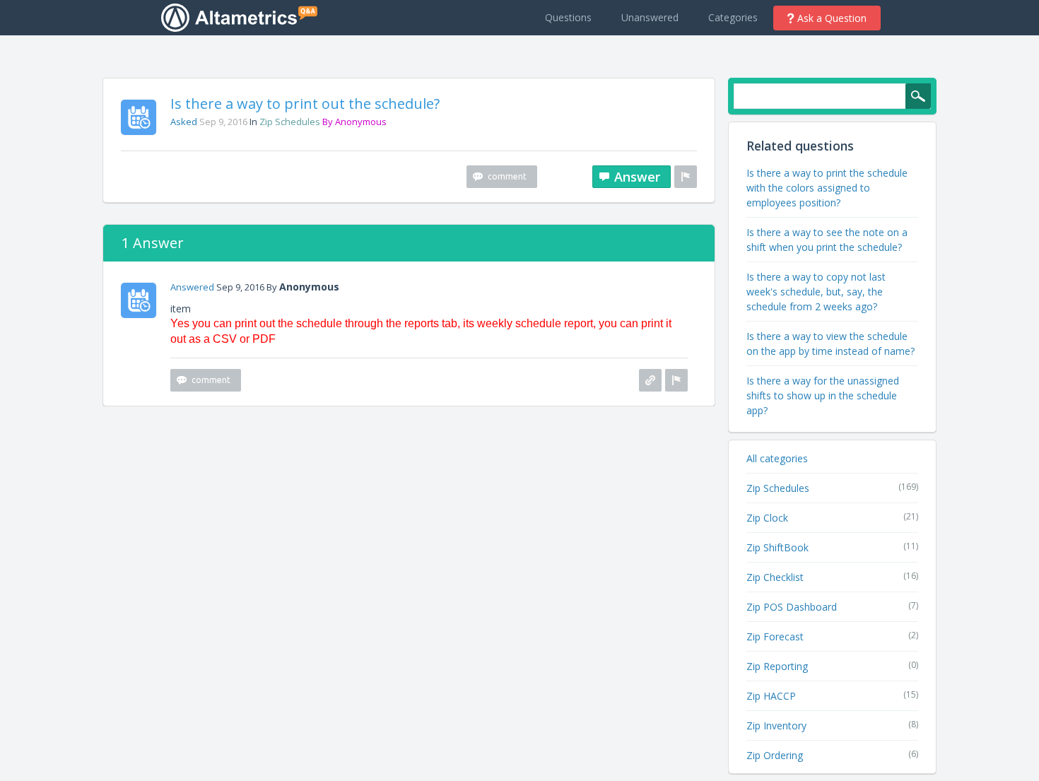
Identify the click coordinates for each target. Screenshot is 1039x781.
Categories (733, 17)
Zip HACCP (771, 696)
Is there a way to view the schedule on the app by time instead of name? (830, 343)
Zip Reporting (777, 666)
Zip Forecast (775, 636)
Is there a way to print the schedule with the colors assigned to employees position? (827, 187)
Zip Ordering (774, 755)
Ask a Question (832, 18)
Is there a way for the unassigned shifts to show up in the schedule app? (822, 395)
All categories (777, 458)
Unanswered (650, 17)
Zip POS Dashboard (791, 606)
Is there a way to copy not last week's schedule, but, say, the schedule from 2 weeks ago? (816, 291)
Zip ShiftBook (777, 547)
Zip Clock (767, 517)
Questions (568, 17)
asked (183, 121)
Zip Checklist (775, 577)
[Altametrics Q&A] (243, 17)
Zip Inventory (776, 725)
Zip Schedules (289, 121)
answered (192, 287)
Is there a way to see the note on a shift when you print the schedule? (827, 239)
